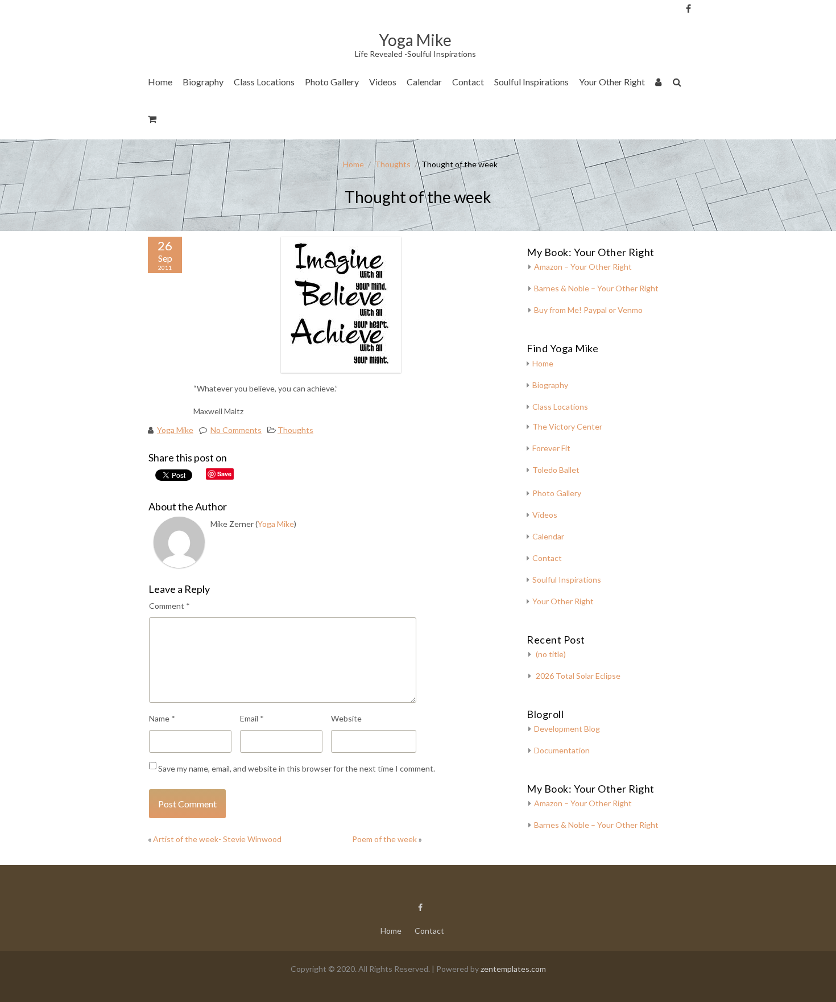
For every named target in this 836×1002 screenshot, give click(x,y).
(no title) (551, 654)
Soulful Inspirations (531, 81)
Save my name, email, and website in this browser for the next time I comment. (296, 768)
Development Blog (567, 728)
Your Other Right (612, 81)
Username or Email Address (707, 23)
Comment (169, 606)
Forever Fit (551, 448)
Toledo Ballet (556, 470)
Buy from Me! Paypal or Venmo (588, 310)
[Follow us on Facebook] (688, 8)
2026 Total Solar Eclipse (578, 676)
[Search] (677, 83)
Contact (468, 81)
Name (162, 718)
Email (252, 718)
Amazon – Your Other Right (583, 266)
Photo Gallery (332, 81)
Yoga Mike (175, 430)
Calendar (424, 81)
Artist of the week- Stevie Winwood (217, 839)
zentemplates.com (513, 969)
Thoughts (393, 164)
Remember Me (711, 113)
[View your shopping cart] (152, 120)
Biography (203, 81)
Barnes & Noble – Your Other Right (596, 288)
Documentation (562, 750)
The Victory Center (274, 116)
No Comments (236, 430)
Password (707, 70)
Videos (382, 81)
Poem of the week (384, 839)
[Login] (658, 83)
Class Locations (264, 81)
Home (160, 81)
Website (346, 718)
